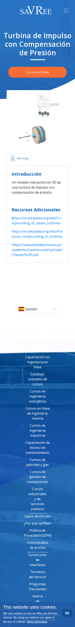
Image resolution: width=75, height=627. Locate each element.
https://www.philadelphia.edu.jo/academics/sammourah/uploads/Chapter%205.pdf (37, 249)
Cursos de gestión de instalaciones (37, 476)
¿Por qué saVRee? (37, 523)
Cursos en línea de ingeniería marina (37, 413)
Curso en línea (37, 72)
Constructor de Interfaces (37, 560)
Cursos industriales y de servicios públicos (37, 499)
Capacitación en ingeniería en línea (37, 362)
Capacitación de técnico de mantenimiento (37, 447)
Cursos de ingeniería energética (37, 396)
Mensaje (22, 158)
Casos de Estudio (37, 516)
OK (67, 612)
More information (37, 621)
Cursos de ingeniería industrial (37, 430)
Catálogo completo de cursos (37, 379)
